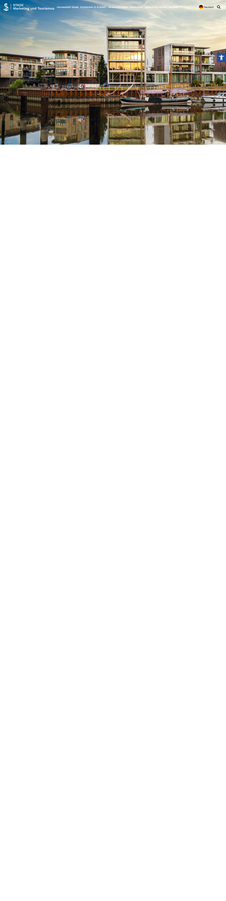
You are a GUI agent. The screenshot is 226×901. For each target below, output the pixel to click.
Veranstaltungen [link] (118, 7)
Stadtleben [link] (136, 7)
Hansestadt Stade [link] (68, 7)
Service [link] (173, 7)
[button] (219, 7)
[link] (221, 57)
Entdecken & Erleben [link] (93, 7)
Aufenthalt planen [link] (156, 7)
